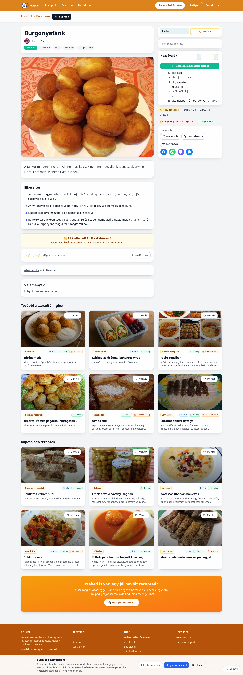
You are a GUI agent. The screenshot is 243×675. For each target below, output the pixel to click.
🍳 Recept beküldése (121, 602)
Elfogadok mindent (176, 665)
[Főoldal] (30, 5)
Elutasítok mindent (150, 665)
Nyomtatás (172, 143)
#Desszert (45, 47)
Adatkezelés (130, 642)
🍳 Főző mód (61, 16)
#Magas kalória (85, 47)
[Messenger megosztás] (189, 152)
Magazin (67, 5)
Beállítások (198, 665)
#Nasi (57, 47)
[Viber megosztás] (181, 152)
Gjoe (43, 41)
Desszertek (43, 16)
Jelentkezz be (31, 270)
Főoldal (25, 649)
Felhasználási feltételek (137, 637)
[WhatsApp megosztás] (172, 152)
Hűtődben (84, 5)
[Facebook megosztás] (163, 152)
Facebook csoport (185, 642)
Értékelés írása (140, 255)
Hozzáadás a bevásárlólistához (191, 65)
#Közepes (69, 47)
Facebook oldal (184, 637)
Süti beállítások (132, 651)
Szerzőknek (79, 646)
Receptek (51, 5)
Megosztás (172, 136)
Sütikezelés (130, 646)
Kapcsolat (78, 642)
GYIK (75, 637)
